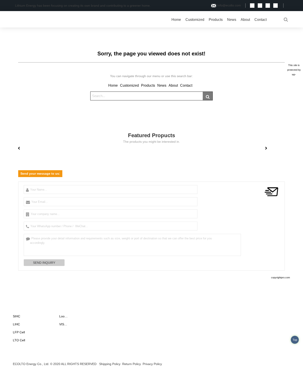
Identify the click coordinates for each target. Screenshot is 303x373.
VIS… (63, 324)
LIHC (16, 324)
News (231, 19)
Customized (194, 19)
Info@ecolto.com (229, 5)
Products (216, 19)
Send (287, 365)
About (245, 19)
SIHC (16, 316)
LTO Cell (19, 340)
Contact (260, 19)
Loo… (63, 316)
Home (176, 19)
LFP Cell (19, 332)
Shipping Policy (109, 364)
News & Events (73, 308)
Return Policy (131, 364)
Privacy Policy (152, 364)
